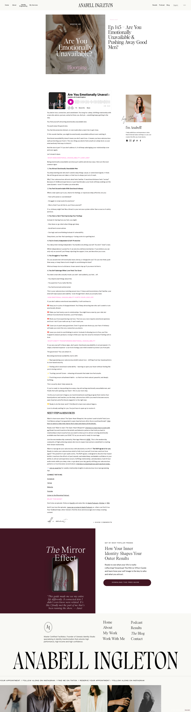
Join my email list (55, 468)
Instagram (50, 479)
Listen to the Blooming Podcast (58, 495)
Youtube (50, 491)
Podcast (114, 19)
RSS (108, 503)
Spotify (72, 503)
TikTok (49, 483)
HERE (88, 439)
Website (50, 487)
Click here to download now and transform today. (93, 464)
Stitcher (102, 503)
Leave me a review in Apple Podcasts (79, 507)
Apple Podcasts (93, 503)
